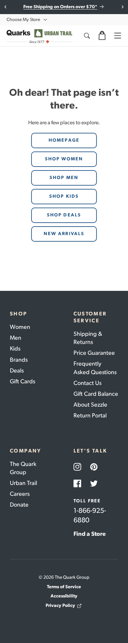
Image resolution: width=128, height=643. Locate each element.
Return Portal (90, 415)
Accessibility (64, 596)
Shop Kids (64, 196)
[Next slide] (122, 6)
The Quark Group (23, 468)
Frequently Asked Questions (95, 367)
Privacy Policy (60, 605)
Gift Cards (22, 381)
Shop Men (64, 177)
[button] (102, 36)
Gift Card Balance (96, 393)
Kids (15, 348)
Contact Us (87, 383)
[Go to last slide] (5, 6)
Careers (20, 493)
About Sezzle (90, 404)
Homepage (64, 140)
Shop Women (64, 159)
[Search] (86, 36)
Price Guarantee (94, 352)
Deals (17, 370)
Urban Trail (23, 483)
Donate (19, 504)
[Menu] (117, 36)
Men (15, 337)
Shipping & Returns (88, 338)
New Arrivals (64, 233)
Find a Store (90, 533)
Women (20, 327)
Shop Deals (64, 215)
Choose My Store (23, 19)
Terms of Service (64, 587)
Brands (19, 359)
